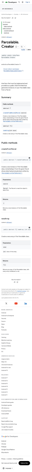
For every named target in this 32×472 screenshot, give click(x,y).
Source (3, 321)
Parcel (18, 113)
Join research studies (7, 430)
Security (3, 318)
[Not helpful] (15, 18)
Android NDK (5, 414)
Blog (2, 327)
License (9, 459)
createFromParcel (9, 113)
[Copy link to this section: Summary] (13, 97)
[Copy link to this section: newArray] (11, 219)
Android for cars (6, 367)
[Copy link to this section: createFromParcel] (18, 149)
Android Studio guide (7, 402)
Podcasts (3, 330)
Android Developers (6, 14)
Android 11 (4, 395)
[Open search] (19, 2)
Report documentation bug (9, 424)
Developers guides (6, 405)
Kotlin (23, 50)
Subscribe (24, 463)
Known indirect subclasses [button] (14, 70)
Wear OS (3, 362)
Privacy (3, 348)
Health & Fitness (5, 343)
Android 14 (4, 386)
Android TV (4, 370)
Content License (21, 291)
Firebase (3, 447)
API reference (7, 9)
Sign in (28, 2)
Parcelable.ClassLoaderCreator (13, 71)
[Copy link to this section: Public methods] (19, 143)
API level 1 (9, 37)
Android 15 (4, 383)
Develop (16, 14)
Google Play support (7, 427)
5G (2, 351)
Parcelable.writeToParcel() (13, 121)
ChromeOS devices (6, 364)
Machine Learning (6, 340)
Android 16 (4, 380)
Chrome (3, 444)
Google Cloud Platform (8, 449)
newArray (6, 130)
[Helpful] (12, 18)
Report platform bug (7, 421)
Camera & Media (6, 346)
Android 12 (4, 392)
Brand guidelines (18, 459)
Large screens (5, 359)
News (3, 324)
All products (5, 452)
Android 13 (4, 389)
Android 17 (4, 378)
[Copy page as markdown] (21, 46)
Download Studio (6, 411)
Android (3, 313)
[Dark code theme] (29, 158)
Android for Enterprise (7, 315)
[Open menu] (3, 2)
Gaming (3, 337)
